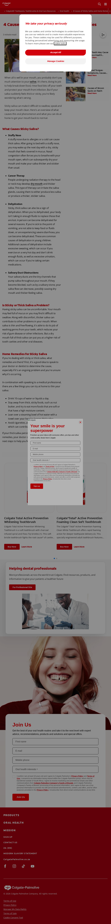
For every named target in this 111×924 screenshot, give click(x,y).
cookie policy (60, 43)
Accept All (55, 53)
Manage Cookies (55, 61)
